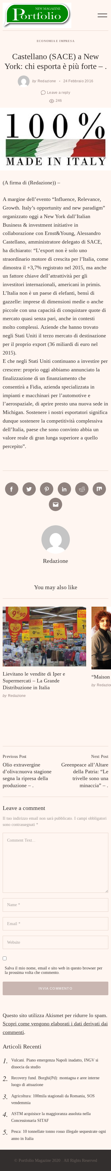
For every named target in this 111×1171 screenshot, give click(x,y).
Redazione (47, 81)
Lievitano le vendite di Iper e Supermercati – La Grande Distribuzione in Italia (34, 681)
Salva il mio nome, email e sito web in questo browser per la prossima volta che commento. (53, 970)
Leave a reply (58, 92)
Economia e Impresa (55, 41)
